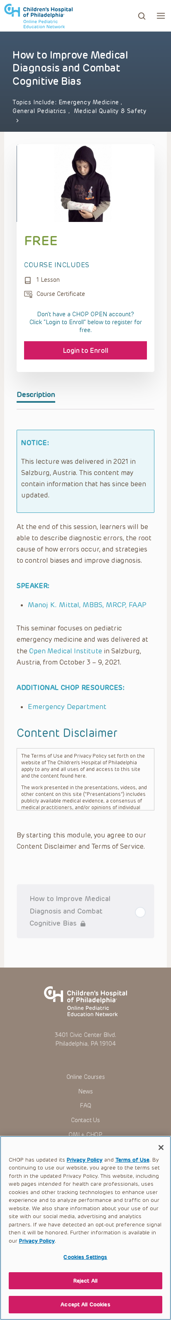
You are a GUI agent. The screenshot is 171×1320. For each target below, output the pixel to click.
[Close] (161, 1147)
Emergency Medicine (90, 102)
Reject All (85, 1281)
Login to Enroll (85, 351)
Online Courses (85, 1077)
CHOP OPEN (38, 15)
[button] (160, 15)
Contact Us (85, 1120)
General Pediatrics (40, 111)
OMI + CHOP (85, 1134)
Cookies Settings (85, 1257)
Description (36, 394)
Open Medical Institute (65, 651)
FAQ (85, 1105)
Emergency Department (67, 706)
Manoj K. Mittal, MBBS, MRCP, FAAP (87, 605)
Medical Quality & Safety (110, 111)
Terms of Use (132, 1160)
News (85, 1091)
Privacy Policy (85, 1160)
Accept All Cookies (85, 1304)
